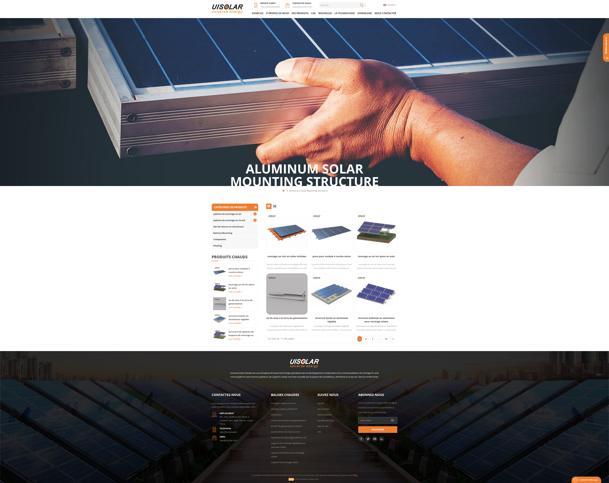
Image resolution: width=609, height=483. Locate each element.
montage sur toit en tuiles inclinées (287, 256)
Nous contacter (385, 13)
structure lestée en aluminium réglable (331, 320)
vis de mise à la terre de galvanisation (287, 318)
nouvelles (325, 13)
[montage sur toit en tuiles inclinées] (287, 232)
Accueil (321, 403)
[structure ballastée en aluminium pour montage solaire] (376, 294)
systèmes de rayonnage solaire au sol (288, 437)
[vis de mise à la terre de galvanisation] (287, 294)
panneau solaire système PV (284, 409)
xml (319, 431)
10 (386, 339)
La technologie (344, 13)
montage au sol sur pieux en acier (376, 256)
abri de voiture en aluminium (228, 226)
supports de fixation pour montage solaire (287, 454)
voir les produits (288, 240)
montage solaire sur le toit (283, 403)
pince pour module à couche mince (331, 256)
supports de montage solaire (284, 462)
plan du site (323, 426)
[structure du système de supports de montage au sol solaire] (219, 335)
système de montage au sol (227, 213)
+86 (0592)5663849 (270, 6)
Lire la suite (234, 275)
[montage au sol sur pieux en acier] (376, 232)
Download (364, 13)
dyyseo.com (346, 475)
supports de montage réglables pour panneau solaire (288, 445)
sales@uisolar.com (302, 6)
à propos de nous (277, 13)
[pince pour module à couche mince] (331, 232)
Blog (355, 475)
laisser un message (589, 479)
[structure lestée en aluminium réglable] (331, 294)
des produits (300, 13)
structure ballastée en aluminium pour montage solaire (376, 320)
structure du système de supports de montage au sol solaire (241, 333)
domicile (257, 13)
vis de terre (276, 414)
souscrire (378, 429)
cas (313, 13)
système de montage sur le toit (229, 220)
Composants (219, 239)
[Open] (606, 47)
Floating (217, 245)
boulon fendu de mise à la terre (285, 431)
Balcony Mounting (222, 233)
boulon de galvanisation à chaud (286, 426)
